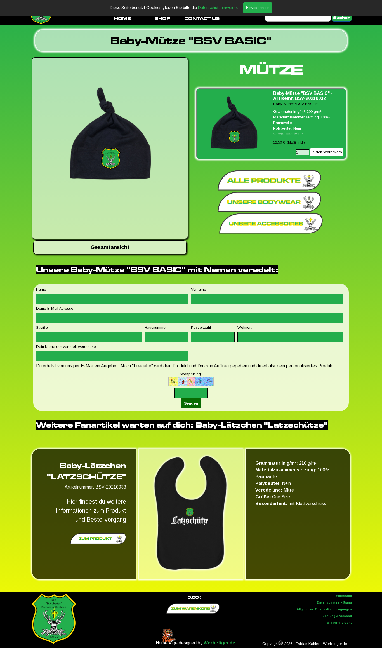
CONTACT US (202, 18)
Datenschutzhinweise (217, 7)
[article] (271, 123)
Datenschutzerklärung (334, 602)
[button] (110, 135)
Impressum (343, 595)
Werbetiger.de (219, 642)
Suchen (341, 17)
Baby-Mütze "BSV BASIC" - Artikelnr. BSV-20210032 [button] (303, 96)
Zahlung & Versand (337, 616)
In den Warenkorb (327, 152)
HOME (122, 18)
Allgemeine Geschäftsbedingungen (324, 609)
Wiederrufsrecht (339, 622)
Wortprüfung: (191, 374)
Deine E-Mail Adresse (54, 308)
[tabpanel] (191, 40)
